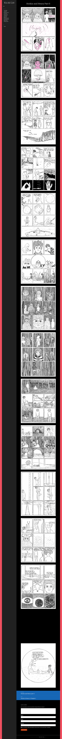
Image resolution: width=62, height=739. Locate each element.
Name (22, 715)
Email (22, 719)
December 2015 (6, 18)
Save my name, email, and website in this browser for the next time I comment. (36, 727)
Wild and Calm (9, 2)
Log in (5, 26)
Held (4, 6)
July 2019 (5, 11)
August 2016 (6, 14)
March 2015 (6, 20)
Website (22, 723)
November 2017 (6, 12)
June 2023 (5, 10)
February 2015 (6, 21)
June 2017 (5, 13)
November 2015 (6, 19)
